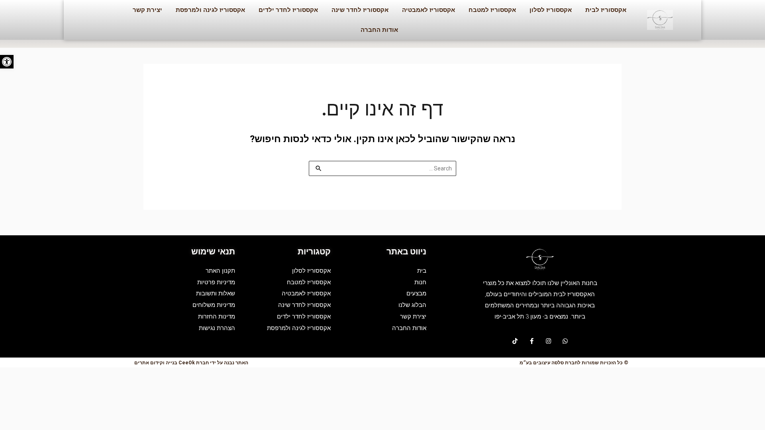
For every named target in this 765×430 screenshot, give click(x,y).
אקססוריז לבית (605, 10)
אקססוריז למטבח (492, 10)
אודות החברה (379, 29)
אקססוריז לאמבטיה (428, 10)
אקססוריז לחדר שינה (360, 10)
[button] (7, 61)
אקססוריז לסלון (551, 10)
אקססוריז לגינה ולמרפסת (210, 10)
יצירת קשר (147, 10)
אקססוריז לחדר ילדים (288, 10)
